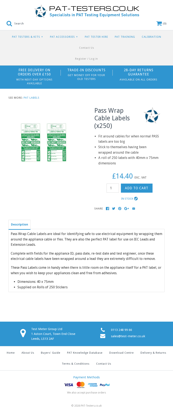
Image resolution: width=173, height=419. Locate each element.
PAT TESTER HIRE (96, 36)
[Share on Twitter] (113, 208)
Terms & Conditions (75, 363)
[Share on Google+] (126, 208)
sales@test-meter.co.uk (128, 336)
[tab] (19, 224)
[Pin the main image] (119, 208)
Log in (93, 58)
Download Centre (121, 352)
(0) (164, 23)
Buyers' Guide (50, 352)
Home (11, 352)
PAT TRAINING (125, 36)
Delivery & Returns (153, 352)
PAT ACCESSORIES (64, 36)
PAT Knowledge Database (85, 352)
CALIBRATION (151, 36)
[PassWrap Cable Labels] (43, 109)
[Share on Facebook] (107, 208)
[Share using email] (133, 208)
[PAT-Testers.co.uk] (86, 7)
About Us (28, 352)
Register (80, 58)
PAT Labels (31, 97)
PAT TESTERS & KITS (27, 36)
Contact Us (86, 47)
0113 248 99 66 (121, 330)
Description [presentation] (19, 224)
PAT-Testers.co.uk (91, 405)
